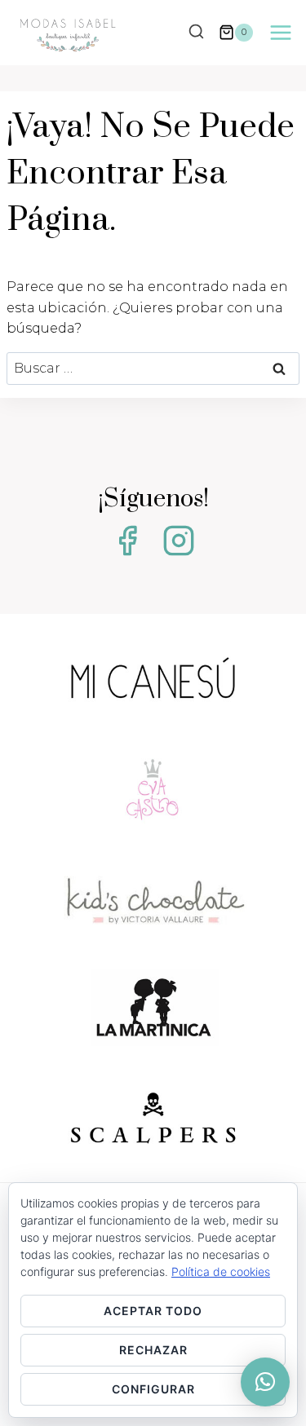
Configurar (153, 1389)
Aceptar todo (153, 1311)
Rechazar (153, 1350)
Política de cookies (220, 1271)
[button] (265, 1382)
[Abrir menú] (280, 32)
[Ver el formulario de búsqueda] (196, 32)
